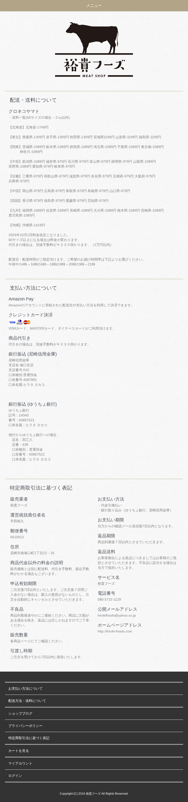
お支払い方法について (25, 688)
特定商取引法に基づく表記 (28, 738)
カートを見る (18, 751)
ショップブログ (20, 713)
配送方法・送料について (27, 701)
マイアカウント (20, 763)
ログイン (15, 776)
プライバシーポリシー (25, 726)
